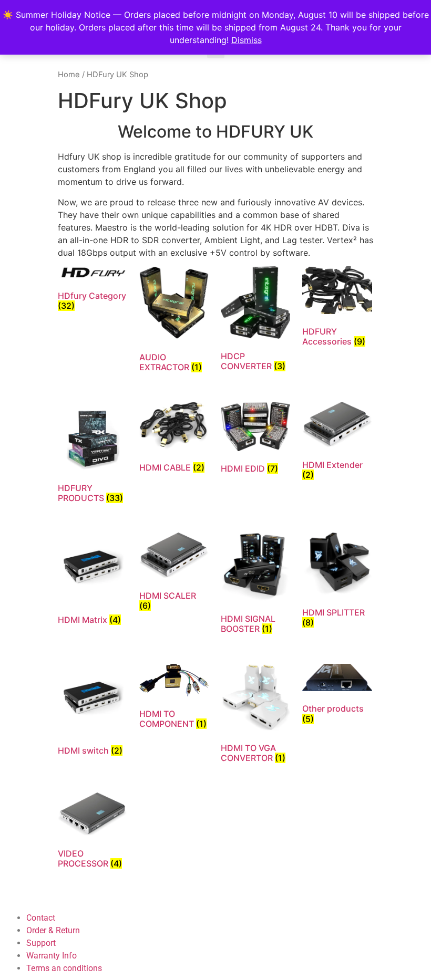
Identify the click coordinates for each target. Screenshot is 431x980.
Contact (40, 918)
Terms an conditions (64, 968)
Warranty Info (51, 956)
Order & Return (53, 930)
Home (69, 74)
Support (41, 943)
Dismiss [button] (246, 40)
